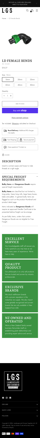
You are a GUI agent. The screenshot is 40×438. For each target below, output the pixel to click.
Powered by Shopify (8, 427)
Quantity (5, 91)
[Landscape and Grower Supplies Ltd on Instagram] (7, 398)
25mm (32, 79)
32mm (7, 85)
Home (4, 18)
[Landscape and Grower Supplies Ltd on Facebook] (3, 398)
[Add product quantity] (11, 96)
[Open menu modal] (37, 10)
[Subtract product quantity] (4, 96)
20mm (20, 79)
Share (7, 155)
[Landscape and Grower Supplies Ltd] (7, 10)
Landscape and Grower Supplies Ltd (24, 423)
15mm (7, 79)
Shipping (15, 123)
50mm (32, 85)
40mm (20, 85)
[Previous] (3, 3)
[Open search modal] (27, 10)
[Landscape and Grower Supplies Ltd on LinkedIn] (10, 398)
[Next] (36, 3)
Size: (6, 75)
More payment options (20, 117)
